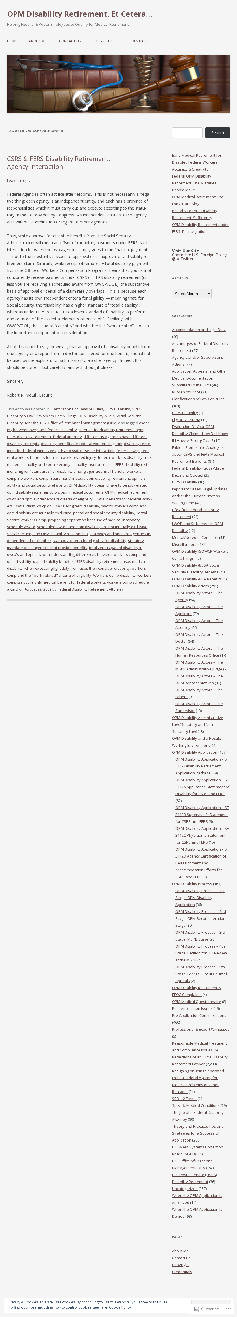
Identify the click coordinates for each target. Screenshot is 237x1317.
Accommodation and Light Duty (199, 329)
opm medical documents (82, 492)
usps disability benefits (53, 561)
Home (12, 41)
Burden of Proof (186, 392)
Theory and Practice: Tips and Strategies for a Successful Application (198, 1133)
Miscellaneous (184, 544)
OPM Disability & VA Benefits (197, 579)
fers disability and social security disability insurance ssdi (63, 464)
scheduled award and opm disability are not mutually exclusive (92, 526)
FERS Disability (117, 409)
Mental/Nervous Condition (195, 537)
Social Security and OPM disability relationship (47, 533)
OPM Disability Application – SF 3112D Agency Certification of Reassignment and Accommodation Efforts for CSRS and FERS (202, 863)
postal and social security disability (103, 512)
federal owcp (128, 450)
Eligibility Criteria (186, 419)
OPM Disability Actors (190, 586)
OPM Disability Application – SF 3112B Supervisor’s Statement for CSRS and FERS (202, 814)
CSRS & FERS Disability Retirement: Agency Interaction (58, 162)
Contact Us (70, 41)
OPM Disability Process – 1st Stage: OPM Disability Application (200, 897)
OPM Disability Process (192, 883)
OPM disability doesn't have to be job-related (107, 485)
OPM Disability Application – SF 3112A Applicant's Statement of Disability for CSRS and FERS (202, 786)
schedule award (21, 526)
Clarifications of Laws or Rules (77, 409)
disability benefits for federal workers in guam (81, 443)
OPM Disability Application (194, 752)
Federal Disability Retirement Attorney (91, 589)
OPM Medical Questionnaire (196, 1001)
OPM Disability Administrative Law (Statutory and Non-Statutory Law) (197, 724)
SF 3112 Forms (184, 1098)
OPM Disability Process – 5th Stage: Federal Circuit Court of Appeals (201, 973)
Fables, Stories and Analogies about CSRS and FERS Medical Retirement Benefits (198, 454)
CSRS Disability (185, 412)
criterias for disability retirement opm (111, 429)
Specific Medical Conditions (196, 1105)
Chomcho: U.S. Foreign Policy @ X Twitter (199, 256)
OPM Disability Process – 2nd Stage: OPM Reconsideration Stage (200, 918)
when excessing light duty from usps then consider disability (77, 568)
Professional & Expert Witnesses (200, 1029)
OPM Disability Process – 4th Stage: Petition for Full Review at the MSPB (201, 953)
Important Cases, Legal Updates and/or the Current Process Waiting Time (200, 495)
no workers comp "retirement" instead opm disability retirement (74, 478)
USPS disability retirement (98, 561)
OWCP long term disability (76, 506)
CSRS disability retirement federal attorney (44, 436)
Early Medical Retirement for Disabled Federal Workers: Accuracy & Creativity (196, 162)
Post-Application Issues (192, 1008)
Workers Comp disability (114, 575)
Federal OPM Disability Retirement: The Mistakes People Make (194, 183)
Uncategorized (185, 1188)
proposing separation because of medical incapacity (94, 519)
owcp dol (45, 506)
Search (217, 132)
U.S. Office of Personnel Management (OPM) (78, 422)
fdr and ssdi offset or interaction (86, 450)
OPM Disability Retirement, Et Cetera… (80, 14)
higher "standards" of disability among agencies (60, 471)
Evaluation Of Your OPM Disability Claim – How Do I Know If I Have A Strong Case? (200, 433)
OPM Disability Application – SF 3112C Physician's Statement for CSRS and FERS (202, 835)
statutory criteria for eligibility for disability (89, 540)
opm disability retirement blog (33, 492)
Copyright (103, 41)
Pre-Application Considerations (199, 1015)
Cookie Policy (120, 1307)
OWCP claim (24, 506)
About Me (37, 41)
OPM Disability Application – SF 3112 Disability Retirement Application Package (202, 766)
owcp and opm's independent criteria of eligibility (50, 499)
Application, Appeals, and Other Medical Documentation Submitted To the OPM (199, 378)
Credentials (136, 41)
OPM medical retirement (126, 492)
